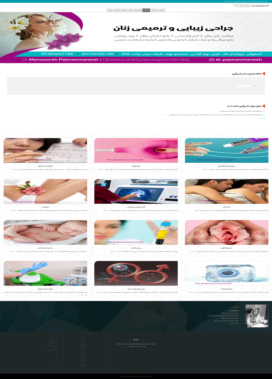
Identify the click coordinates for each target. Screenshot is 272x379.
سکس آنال (226, 207)
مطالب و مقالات (154, 10)
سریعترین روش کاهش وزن (226, 166)
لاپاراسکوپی (83, 358)
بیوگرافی (130, 10)
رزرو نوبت (110, 10)
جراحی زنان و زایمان (50, 345)
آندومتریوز (82, 347)
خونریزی (83, 355)
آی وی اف (83, 342)
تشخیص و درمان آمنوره (45, 166)
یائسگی (83, 352)
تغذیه (82, 368)
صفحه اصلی (161, 10)
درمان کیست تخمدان (238, 115)
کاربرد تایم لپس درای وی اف (136, 207)
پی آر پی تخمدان (136, 247)
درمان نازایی (52, 340)
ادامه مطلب (205, 169)
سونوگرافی (52, 342)
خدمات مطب (124, 10)
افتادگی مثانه (82, 365)
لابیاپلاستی (45, 207)
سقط (83, 350)
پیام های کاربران (137, 10)
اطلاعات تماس (116, 10)
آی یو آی (83, 363)
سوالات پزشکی (146, 10)
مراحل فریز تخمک (226, 288)
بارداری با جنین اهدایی (45, 247)
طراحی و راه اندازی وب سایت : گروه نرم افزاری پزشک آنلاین (136, 376)
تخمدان (262, 118)
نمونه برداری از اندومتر (45, 288)
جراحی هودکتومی (226, 247)
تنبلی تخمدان (83, 360)
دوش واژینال (136, 166)
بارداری (192, 115)
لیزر (54, 347)
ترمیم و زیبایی (51, 350)
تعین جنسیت (83, 345)
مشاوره (53, 337)
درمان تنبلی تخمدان (212, 115)
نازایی (82, 337)
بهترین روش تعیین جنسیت (136, 288)
